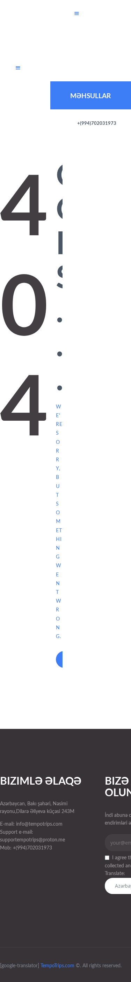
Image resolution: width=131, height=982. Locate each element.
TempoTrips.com (57, 965)
